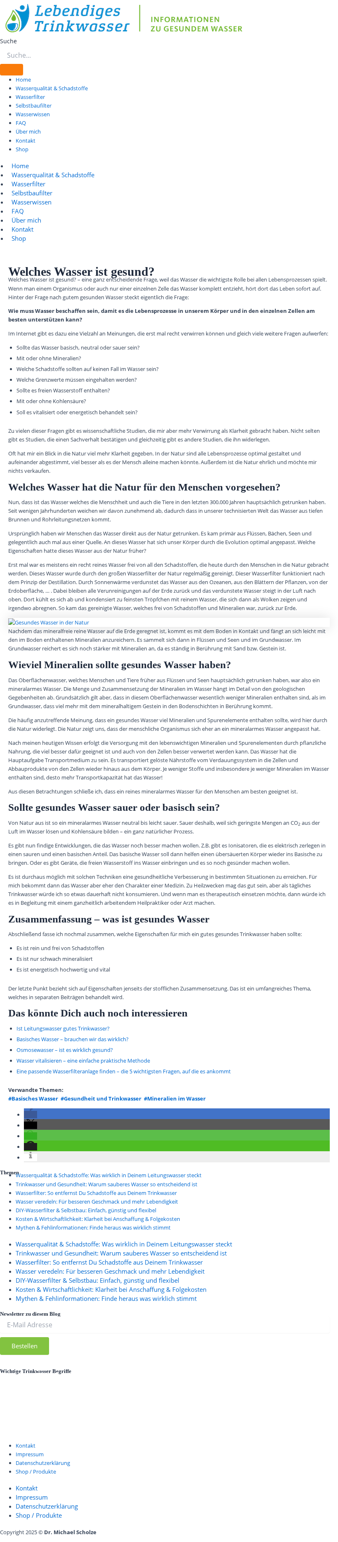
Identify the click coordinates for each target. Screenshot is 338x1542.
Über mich (28, 131)
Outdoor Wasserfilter (49, 1405)
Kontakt (25, 140)
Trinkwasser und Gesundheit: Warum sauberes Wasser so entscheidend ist (106, 1184)
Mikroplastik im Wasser (279, 1385)
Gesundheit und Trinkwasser (101, 1384)
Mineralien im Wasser (44, 1396)
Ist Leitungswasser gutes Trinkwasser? (63, 1028)
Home (23, 79)
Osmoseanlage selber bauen (223, 1396)
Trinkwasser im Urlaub (187, 1416)
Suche (8, 41)
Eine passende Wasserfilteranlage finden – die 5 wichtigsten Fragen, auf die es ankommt (123, 1071)
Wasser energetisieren (176, 1426)
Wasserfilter (30, 97)
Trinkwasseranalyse (34, 1416)
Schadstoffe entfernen (199, 1406)
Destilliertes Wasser (229, 1375)
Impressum (30, 1454)
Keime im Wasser (205, 1385)
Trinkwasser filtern (105, 1416)
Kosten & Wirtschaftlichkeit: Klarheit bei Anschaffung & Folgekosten (98, 1219)
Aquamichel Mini (90, 1374)
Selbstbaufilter (34, 105)
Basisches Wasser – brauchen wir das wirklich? (72, 1039)
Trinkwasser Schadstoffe (282, 1416)
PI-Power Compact (126, 1406)
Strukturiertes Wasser (286, 1405)
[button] (30, 1114)
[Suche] (11, 69)
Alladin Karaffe (27, 1375)
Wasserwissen (33, 114)
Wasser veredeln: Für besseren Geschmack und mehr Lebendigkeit (97, 1201)
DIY (280, 1374)
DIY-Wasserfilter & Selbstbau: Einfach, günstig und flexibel (86, 1210)
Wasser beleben (92, 1426)
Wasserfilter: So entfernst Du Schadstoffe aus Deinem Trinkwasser (96, 1193)
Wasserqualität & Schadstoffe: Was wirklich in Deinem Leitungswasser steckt (109, 1175)
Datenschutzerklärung (300, 1366)
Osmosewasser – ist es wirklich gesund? (64, 1050)
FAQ (21, 123)
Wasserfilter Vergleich (63, 1436)
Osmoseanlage (129, 1395)
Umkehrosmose (29, 1427)
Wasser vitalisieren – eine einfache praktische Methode (83, 1060)
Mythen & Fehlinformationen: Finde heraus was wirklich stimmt (93, 1227)
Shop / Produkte (36, 1471)
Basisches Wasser (159, 1375)
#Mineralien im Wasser (175, 1098)
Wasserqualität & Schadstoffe (52, 88)
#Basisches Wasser (33, 1098)
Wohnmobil (122, 1436)
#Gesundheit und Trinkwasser (101, 1098)
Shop (22, 149)
